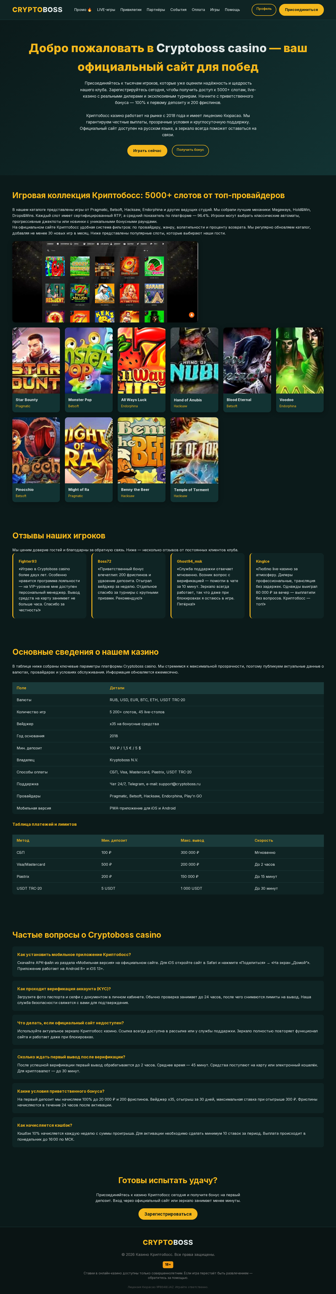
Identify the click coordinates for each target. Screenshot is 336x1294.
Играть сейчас (147, 150)
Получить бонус (190, 150)
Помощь (232, 9)
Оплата (198, 9)
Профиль (264, 9)
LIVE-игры (106, 9)
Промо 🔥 (83, 9)
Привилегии (130, 9)
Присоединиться (301, 9)
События (178, 9)
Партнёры (156, 9)
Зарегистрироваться (168, 1214)
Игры (215, 9)
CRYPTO (37, 9)
